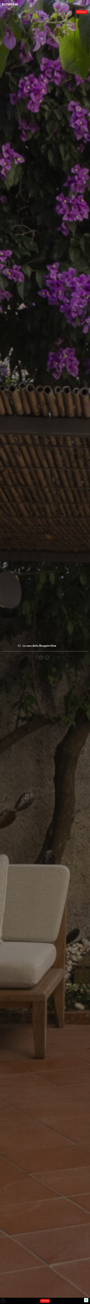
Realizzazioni (81, 12)
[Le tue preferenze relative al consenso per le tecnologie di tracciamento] (86, 1300)
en (79, 4)
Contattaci (45, 1301)
